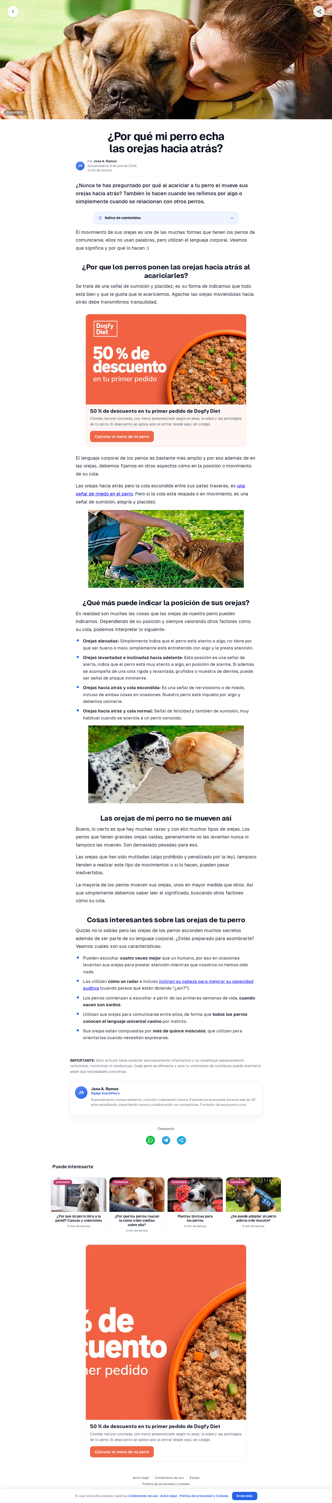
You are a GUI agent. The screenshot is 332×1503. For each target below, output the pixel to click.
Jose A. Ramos (105, 161)
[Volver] (13, 11)
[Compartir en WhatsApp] (150, 1140)
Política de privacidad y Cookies (166, 1484)
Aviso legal (141, 1478)
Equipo (194, 1478)
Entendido (245, 1496)
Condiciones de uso (169, 1478)
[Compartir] (319, 11)
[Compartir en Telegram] (166, 1140)
